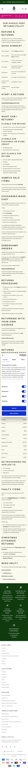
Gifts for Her (5, 698)
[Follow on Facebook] (2, 747)
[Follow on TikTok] (14, 747)
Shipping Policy (5, 714)
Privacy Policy (5, 724)
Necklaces (4, 677)
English (20, 751)
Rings (3, 679)
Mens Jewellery (5, 684)
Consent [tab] (5, 359)
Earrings (4, 671)
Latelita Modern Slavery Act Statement (11, 721)
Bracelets (4, 674)
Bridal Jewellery (5, 687)
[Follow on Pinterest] (10, 747)
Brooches (4, 682)
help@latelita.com (12, 498)
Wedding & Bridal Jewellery (8, 700)
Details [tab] (14, 359)
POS (13, 754)
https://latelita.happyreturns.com (10, 103)
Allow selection (14, 413)
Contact (3, 650)
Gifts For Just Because (7, 705)
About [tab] (23, 359)
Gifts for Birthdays (6, 695)
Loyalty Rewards (5, 653)
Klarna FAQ (4, 729)
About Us (4, 648)
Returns (3, 661)
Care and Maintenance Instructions (10, 656)
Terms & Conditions (6, 727)
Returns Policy (5, 719)
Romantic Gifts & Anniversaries (9, 703)
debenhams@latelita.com (8, 268)
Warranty (4, 732)
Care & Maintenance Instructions (10, 716)
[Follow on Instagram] (6, 747)
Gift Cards (4, 658)
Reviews (4, 663)
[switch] (24, 391)
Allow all (14, 408)
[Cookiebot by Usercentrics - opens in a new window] (19, 355)
